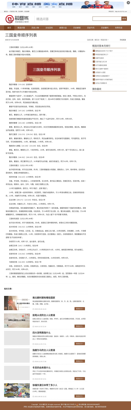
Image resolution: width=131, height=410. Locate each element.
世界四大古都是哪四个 (102, 76)
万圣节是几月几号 (101, 61)
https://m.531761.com (121, 11)
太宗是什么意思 (100, 72)
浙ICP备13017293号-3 (68, 404)
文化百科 (49, 28)
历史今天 (91, 28)
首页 (9, 28)
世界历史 (118, 28)
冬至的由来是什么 (42, 367)
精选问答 (21, 28)
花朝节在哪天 (99, 58)
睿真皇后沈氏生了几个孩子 (104, 51)
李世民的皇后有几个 (101, 54)
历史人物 (35, 28)
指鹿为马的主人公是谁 (44, 350)
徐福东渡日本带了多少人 (45, 385)
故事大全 (63, 28)
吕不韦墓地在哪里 (101, 65)
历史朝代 (104, 28)
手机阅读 (123, 40)
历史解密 (77, 28)
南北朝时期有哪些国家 (44, 297)
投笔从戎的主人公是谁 (44, 315)
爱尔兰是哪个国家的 (101, 69)
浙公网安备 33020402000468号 (89, 404)
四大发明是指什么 (42, 332)
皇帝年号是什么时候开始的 (104, 79)
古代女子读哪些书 (101, 83)
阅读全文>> (79, 308)
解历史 (97, 40)
